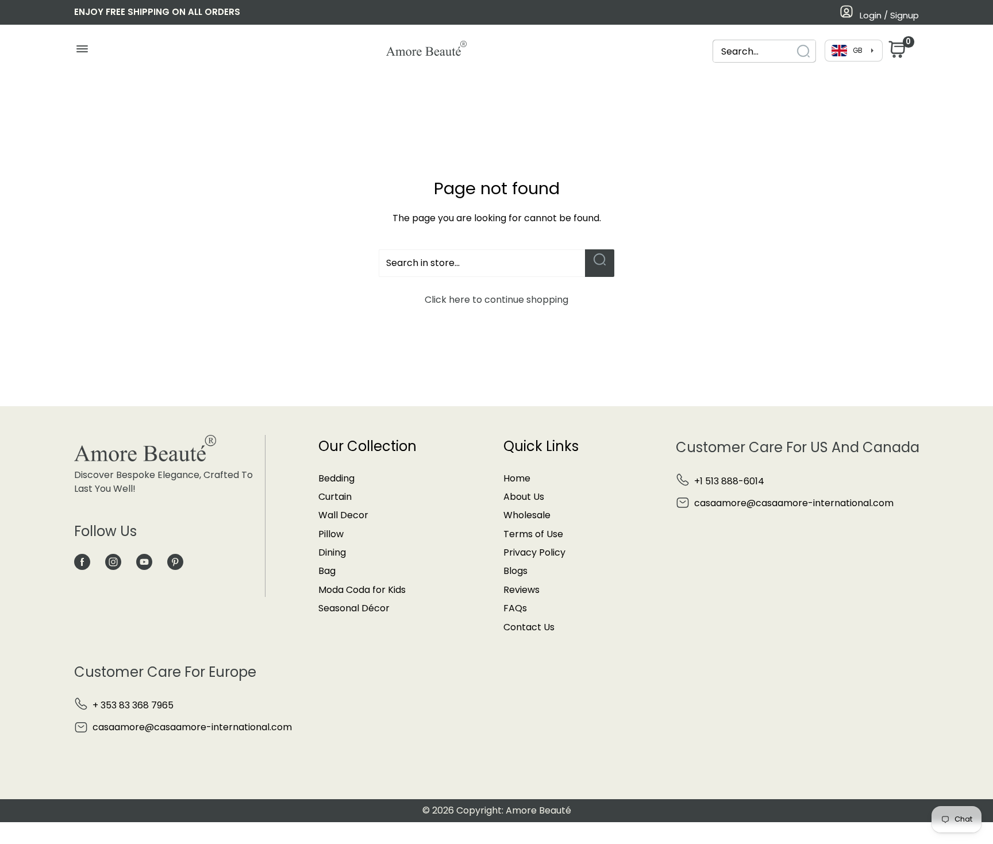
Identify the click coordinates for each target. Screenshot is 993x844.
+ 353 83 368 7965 (133, 705)
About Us (523, 496)
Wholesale (527, 515)
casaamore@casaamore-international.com (794, 503)
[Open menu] (82, 51)
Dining (332, 552)
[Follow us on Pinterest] (175, 561)
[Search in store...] (599, 263)
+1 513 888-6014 (729, 481)
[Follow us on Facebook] (82, 561)
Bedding (336, 478)
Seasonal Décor (354, 608)
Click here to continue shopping (496, 299)
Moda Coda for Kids (362, 589)
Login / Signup (889, 15)
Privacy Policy (534, 552)
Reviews (521, 589)
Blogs (515, 570)
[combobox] (764, 51)
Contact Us (529, 627)
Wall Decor (343, 515)
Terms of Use (533, 534)
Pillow (331, 534)
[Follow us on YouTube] (144, 561)
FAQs (515, 608)
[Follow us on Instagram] (113, 561)
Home (516, 478)
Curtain (335, 496)
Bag (327, 570)
